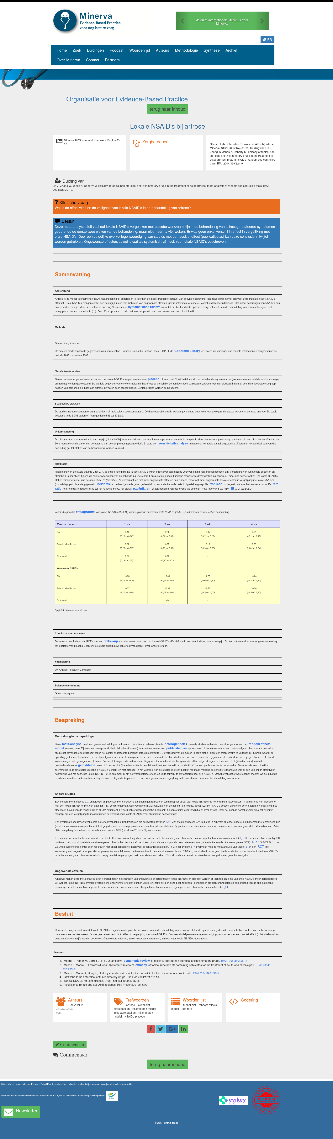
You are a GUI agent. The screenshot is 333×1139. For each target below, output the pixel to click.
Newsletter (26, 1110)
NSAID (128, 1016)
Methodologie (186, 50)
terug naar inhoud (167, 108)
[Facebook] (151, 1029)
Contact (92, 59)
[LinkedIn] (183, 1029)
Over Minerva (68, 59)
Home (62, 50)
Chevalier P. (76, 1005)
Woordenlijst (139, 50)
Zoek (77, 50)
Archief (231, 50)
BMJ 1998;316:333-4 (234, 961)
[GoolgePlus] (172, 1029)
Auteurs (162, 50)
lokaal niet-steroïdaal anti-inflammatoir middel (135, 1007)
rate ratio (187, 1009)
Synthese (212, 50)
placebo (140, 1016)
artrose (130, 1005)
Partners (112, 59)
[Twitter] (161, 1029)
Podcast (117, 50)
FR (269, 39)
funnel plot (189, 1005)
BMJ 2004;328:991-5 (206, 973)
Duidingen (95, 50)
